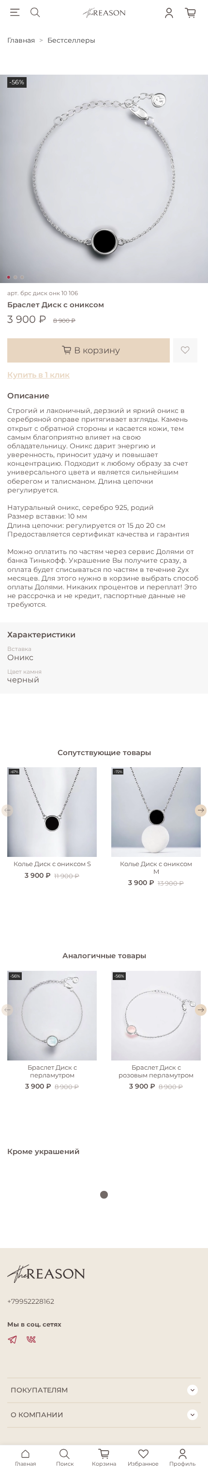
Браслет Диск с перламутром (52, 1071)
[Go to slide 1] (8, 277)
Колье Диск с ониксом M (156, 867)
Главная (21, 40)
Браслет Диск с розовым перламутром (156, 1071)
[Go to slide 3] (22, 277)
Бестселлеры (71, 40)
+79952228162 (30, 1301)
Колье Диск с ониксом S (52, 864)
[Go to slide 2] (15, 277)
